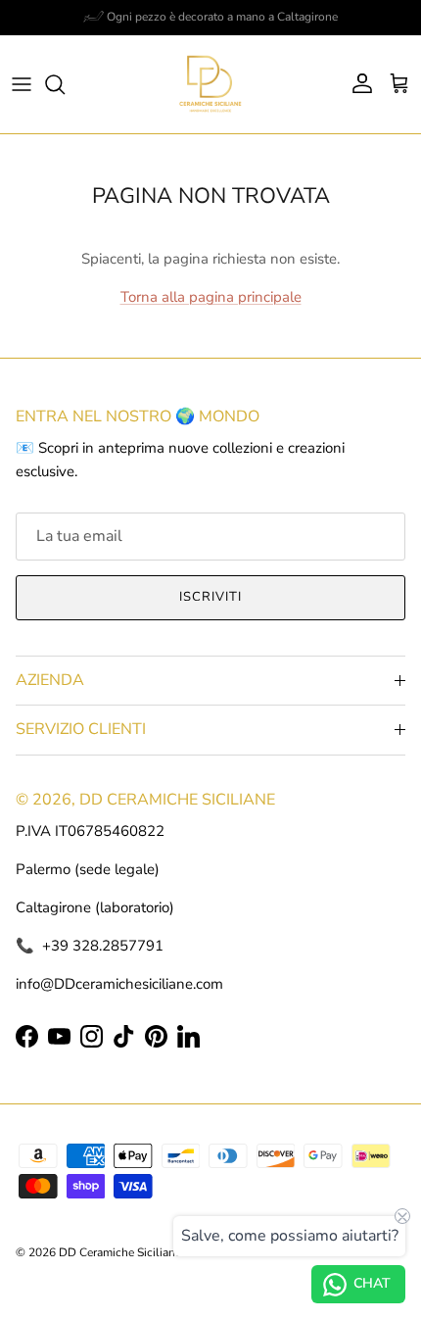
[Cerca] (64, 84)
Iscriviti (210, 597)
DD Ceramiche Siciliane (120, 1252)
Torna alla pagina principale (211, 297)
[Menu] (21, 84)
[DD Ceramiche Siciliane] (210, 84)
